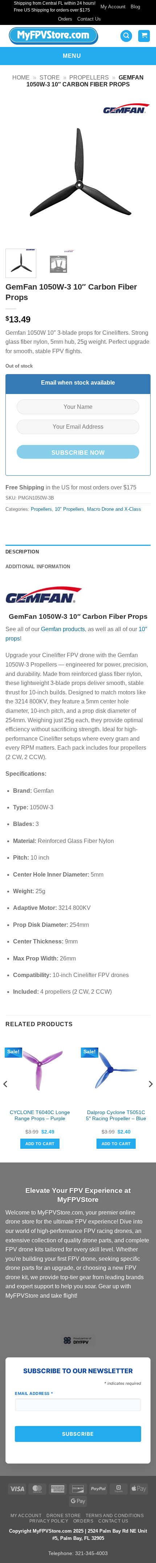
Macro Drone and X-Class (114, 509)
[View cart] (144, 36)
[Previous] (17, 171)
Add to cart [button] (40, 1144)
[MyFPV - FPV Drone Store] (55, 36)
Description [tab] (22, 551)
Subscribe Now (78, 453)
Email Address (34, 1393)
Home (21, 77)
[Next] (138, 171)
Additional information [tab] (37, 566)
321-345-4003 (91, 1553)
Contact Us (89, 19)
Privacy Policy (49, 1521)
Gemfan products (63, 629)
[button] (126, 36)
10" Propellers (69, 509)
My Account (113, 6)
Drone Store (63, 1515)
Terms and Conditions (115, 1515)
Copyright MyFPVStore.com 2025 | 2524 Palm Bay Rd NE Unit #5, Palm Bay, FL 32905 (78, 1534)
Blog (135, 6)
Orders (65, 19)
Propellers (89, 77)
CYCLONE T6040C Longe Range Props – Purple (40, 1116)
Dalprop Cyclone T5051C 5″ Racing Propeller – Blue (116, 1116)
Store (50, 77)
